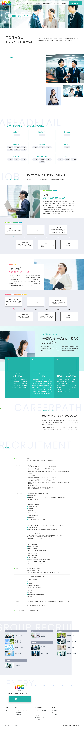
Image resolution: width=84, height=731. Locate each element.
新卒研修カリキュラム (39, 717)
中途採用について (55, 717)
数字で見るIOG (18, 714)
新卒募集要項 (54, 710)
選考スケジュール (55, 712)
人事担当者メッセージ (19, 712)
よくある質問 (54, 714)
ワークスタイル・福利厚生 (40, 710)
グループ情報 (17, 717)
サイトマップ (16, 725)
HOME (6, 707)
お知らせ (7, 710)
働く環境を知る (46, 3)
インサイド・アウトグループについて (22, 710)
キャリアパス (38, 719)
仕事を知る (37, 3)
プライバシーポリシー (9, 725)
